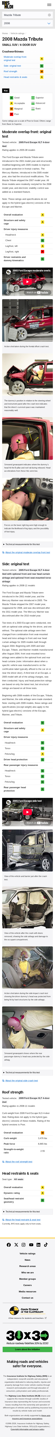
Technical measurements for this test (23, 544)
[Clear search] (49, 15)
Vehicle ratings (17, 33)
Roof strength (10, 71)
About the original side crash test (21, 1080)
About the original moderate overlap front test (27, 552)
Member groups (27, 1279)
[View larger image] (27, 320)
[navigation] (49, 5)
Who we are (27, 1272)
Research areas (27, 1266)
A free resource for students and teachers (26, 1318)
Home (5, 33)
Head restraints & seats (15, 77)
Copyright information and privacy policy (27, 1429)
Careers (27, 1285)
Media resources (27, 1291)
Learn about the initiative (27, 1349)
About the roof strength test (18, 1161)
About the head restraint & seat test (22, 1219)
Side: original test (12, 66)
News (27, 1260)
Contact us (27, 1298)
